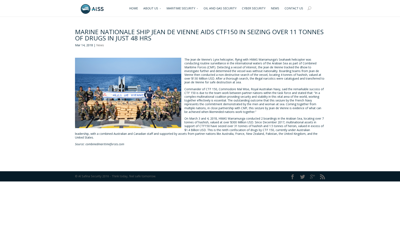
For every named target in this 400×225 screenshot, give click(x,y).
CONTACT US (294, 8)
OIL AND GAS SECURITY (220, 8)
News (100, 45)
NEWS (275, 8)
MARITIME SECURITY (180, 8)
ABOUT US (150, 8)
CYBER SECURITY (253, 8)
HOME (133, 8)
